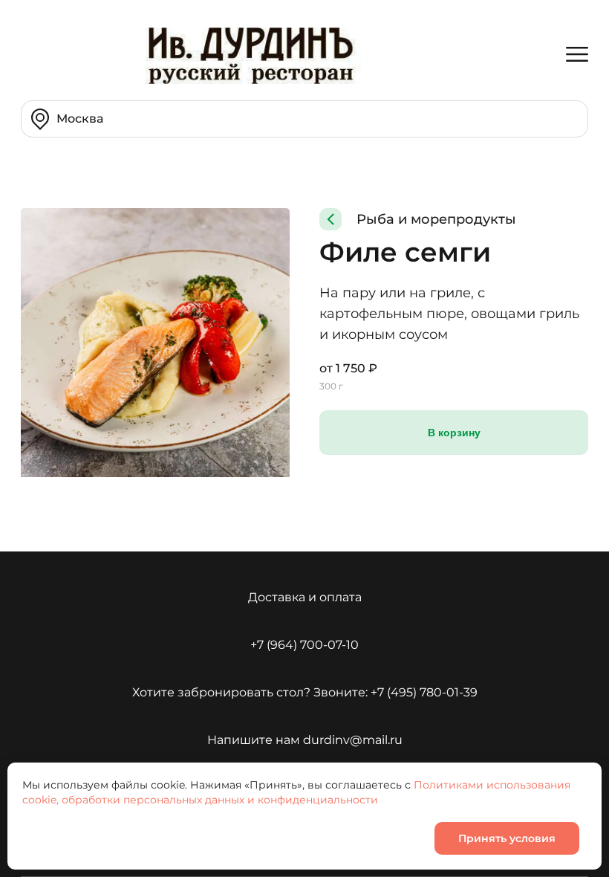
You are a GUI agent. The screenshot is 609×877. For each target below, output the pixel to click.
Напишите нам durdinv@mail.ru (305, 740)
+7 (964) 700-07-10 (304, 645)
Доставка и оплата (305, 597)
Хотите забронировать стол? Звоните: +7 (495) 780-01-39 (305, 692)
